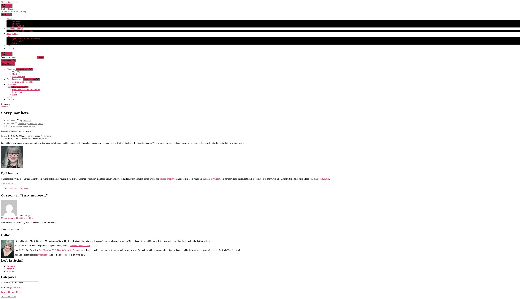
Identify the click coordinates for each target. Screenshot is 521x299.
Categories (5, 283)
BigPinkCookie (7, 9)
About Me (11, 19)
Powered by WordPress (11, 292)
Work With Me (18, 26)
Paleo (14, 43)
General (4, 106)
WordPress (42, 255)
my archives (193, 143)
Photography (12, 33)
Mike (41, 241)
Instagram (11, 271)
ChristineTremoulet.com (80, 245)
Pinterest (10, 269)
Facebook (11, 266)
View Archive (8, 183)
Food (9, 36)
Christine (27, 120)
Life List (10, 48)
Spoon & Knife (322, 179)
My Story (16, 21)
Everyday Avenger (15, 28)
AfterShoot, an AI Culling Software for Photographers (62, 250)
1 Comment (24, 127)
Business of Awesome (212, 179)
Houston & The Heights (22, 31)
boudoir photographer (169, 179)
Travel (9, 46)
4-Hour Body (17, 41)
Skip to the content (9, 2)
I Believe (16, 24)
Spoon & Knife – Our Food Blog (26, 38)
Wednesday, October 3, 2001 (30, 123)
